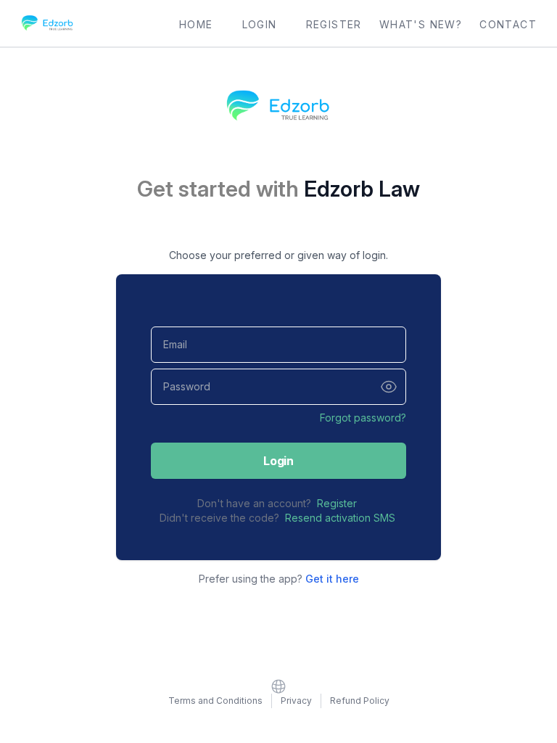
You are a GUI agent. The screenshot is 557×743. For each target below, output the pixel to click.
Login (278, 460)
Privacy (296, 700)
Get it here (332, 578)
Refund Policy (359, 700)
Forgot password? (363, 417)
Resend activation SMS (340, 518)
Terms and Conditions (215, 700)
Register (337, 503)
